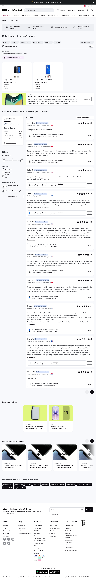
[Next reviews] (92, 392)
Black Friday (53, 536)
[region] (48, 419)
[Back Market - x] (8, 543)
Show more (31, 240)
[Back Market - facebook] (4, 543)
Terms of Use (69, 525)
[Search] (25, 10)
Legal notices (69, 547)
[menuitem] (26, 15)
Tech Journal (53, 525)
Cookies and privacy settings (71, 536)
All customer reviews (56, 531)
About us (5, 525)
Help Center (22, 528)
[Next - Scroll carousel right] (92, 441)
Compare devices (55, 528)
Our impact (6, 531)
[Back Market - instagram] (4, 539)
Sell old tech (37, 536)
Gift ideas (52, 533)
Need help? (72, 10)
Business (81, 10)
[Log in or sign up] (88, 10)
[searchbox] (40, 10)
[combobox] (6, 42)
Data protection (69, 540)
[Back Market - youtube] (12, 539)
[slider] (4, 160)
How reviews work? (11, 143)
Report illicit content (71, 550)
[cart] (92, 10)
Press (4, 528)
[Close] (93, 2)
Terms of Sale (69, 528)
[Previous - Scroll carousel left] (87, 441)
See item (60, 134)
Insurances (37, 533)
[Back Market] (12, 10)
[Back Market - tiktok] (8, 539)
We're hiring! (6, 533)
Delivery (20, 531)
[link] (86, 99)
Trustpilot (6, 536)
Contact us (21, 525)
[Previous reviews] (87, 392)
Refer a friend (38, 525)
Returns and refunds (24, 533)
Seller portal (37, 548)
